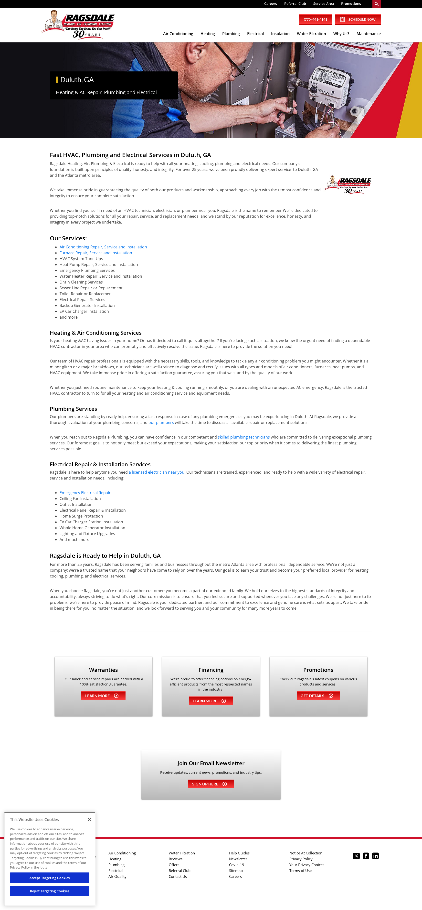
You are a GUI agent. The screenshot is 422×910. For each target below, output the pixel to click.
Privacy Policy (301, 859)
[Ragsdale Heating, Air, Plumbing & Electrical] (78, 25)
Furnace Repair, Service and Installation (96, 252)
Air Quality (117, 876)
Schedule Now (362, 19)
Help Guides (239, 853)
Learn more (97, 695)
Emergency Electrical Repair (85, 492)
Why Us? (341, 33)
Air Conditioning (178, 33)
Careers (270, 3)
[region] (49, 859)
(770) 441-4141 (315, 19)
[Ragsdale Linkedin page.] (375, 856)
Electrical (255, 33)
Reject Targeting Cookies (49, 891)
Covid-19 (236, 864)
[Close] (89, 819)
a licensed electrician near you (156, 472)
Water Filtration (311, 33)
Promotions (351, 3)
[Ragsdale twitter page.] (356, 856)
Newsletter (238, 859)
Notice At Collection (305, 853)
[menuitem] (271, 4)
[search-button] (376, 4)
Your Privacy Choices (306, 864)
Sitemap (236, 870)
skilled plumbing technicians (244, 437)
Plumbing (231, 33)
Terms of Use (300, 870)
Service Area (323, 3)
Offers (174, 864)
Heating (207, 33)
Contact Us (178, 876)
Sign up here (205, 784)
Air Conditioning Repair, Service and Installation (103, 247)
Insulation (280, 33)
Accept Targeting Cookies (50, 878)
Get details (312, 695)
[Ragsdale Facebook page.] (366, 856)
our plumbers (161, 422)
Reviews (175, 859)
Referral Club (295, 3)
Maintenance (369, 33)
